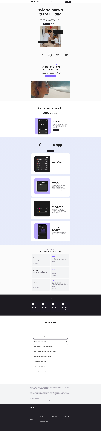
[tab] (46, 113)
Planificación (39, 1)
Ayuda (55, 1)
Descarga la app (46, 23)
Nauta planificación (54, 23)
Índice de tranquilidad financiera (50, 76)
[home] (33, 1)
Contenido (48, 1)
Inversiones (43, 1)
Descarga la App (50, 150)
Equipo (52, 1)
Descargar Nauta (67, 1)
